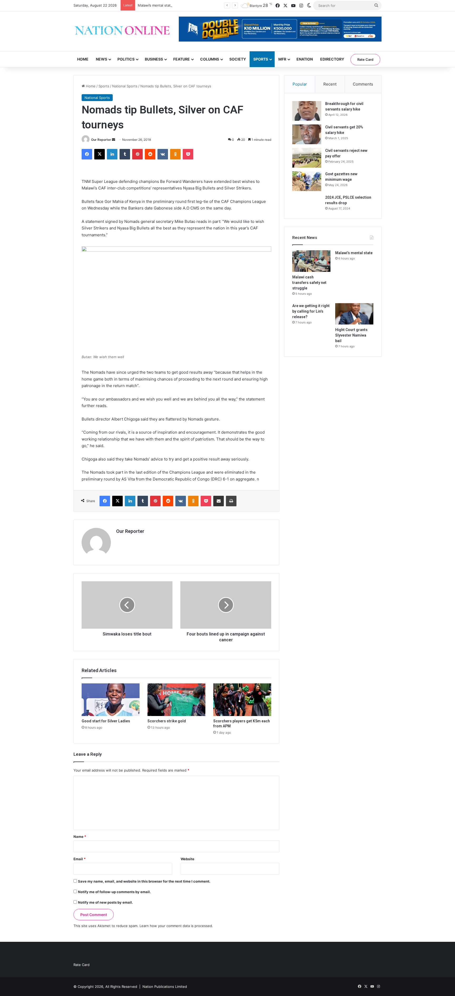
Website (187, 859)
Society (237, 59)
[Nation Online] (122, 31)
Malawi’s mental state (155, 5)
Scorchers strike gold (166, 721)
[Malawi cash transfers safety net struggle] (311, 261)
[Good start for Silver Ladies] (111, 699)
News (101, 59)
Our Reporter (101, 140)
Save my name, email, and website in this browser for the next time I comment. (144, 881)
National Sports (124, 86)
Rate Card (365, 59)
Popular (300, 84)
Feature (181, 59)
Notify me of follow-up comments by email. (114, 892)
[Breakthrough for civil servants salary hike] (306, 111)
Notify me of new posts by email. (105, 902)
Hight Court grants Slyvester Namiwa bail (351, 335)
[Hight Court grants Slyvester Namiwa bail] (354, 314)
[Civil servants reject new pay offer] (306, 158)
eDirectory (332, 59)
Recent (330, 84)
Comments (363, 84)
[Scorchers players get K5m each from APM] (242, 699)
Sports (260, 59)
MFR (282, 59)
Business (154, 59)
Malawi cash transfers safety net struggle (309, 282)
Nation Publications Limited (164, 986)
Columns (209, 59)
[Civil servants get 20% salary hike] (306, 134)
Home (82, 59)
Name (79, 836)
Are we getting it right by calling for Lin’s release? (311, 311)
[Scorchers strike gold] (176, 699)
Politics (126, 59)
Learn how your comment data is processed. (176, 926)
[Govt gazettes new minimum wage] (306, 181)
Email (79, 859)
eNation (304, 59)
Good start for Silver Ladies (106, 721)
